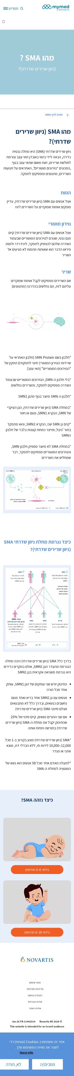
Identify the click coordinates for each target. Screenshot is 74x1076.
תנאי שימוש (35, 982)
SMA (53, 114)
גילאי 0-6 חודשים (37, 869)
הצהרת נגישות (35, 995)
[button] (20, 8)
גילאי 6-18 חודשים (37, 932)
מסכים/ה (47, 1064)
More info (26, 1052)
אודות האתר (35, 1008)
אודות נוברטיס (35, 1001)
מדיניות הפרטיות (35, 989)
